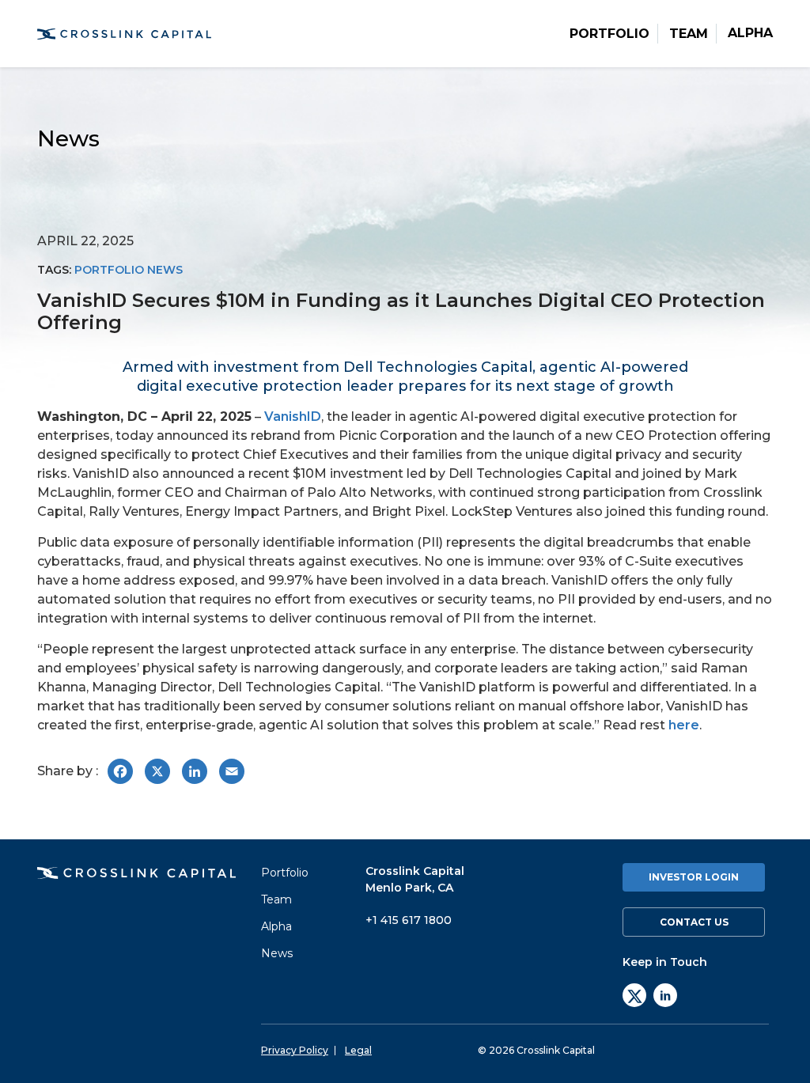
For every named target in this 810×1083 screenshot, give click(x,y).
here (683, 725)
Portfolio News (128, 270)
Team (688, 34)
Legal (358, 1050)
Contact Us (694, 922)
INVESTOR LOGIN (694, 877)
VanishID (292, 416)
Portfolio (609, 34)
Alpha (750, 33)
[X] (634, 995)
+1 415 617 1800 (408, 920)
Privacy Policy (294, 1050)
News (277, 953)
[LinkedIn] (665, 995)
